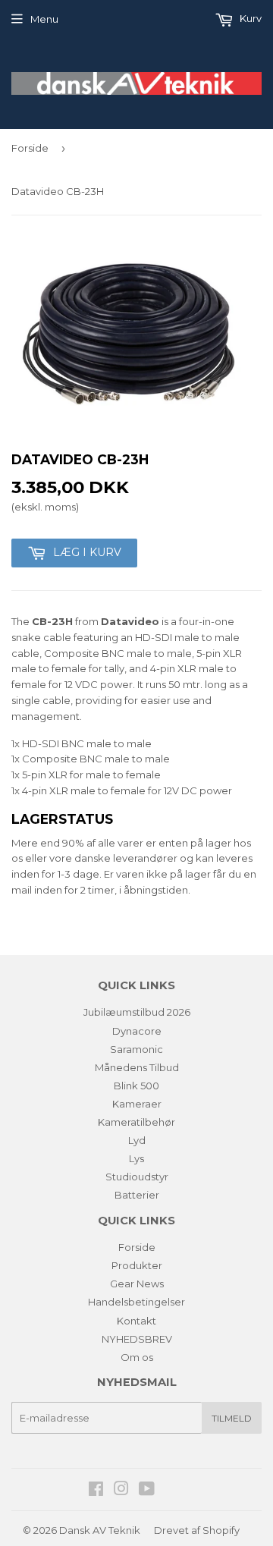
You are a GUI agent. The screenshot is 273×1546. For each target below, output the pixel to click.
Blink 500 (136, 1085)
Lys (136, 1158)
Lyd (137, 1140)
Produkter (136, 1265)
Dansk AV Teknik (99, 1530)
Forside (30, 148)
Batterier (137, 1195)
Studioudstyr (136, 1176)
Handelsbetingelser (136, 1302)
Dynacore (137, 1031)
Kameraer (137, 1104)
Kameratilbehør (136, 1122)
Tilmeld (232, 1418)
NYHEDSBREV (137, 1339)
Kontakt (136, 1321)
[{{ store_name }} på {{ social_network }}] (96, 1491)
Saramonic (136, 1049)
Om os (137, 1357)
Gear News (137, 1283)
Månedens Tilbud (137, 1067)
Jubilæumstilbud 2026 (136, 1012)
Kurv (249, 18)
